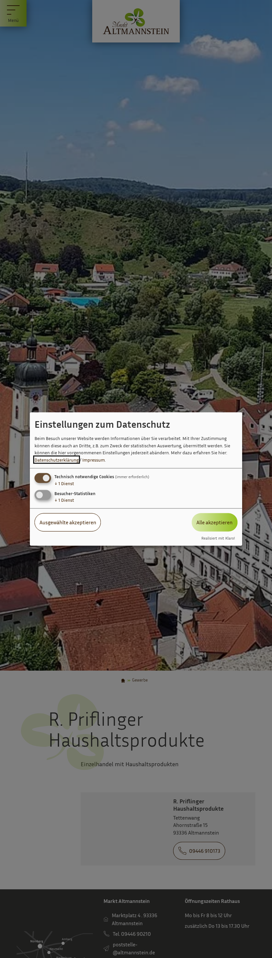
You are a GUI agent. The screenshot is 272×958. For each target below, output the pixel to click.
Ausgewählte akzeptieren (67, 522)
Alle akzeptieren (214, 522)
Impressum (93, 460)
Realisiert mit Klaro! (218, 538)
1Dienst (64, 483)
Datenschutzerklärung (56, 460)
